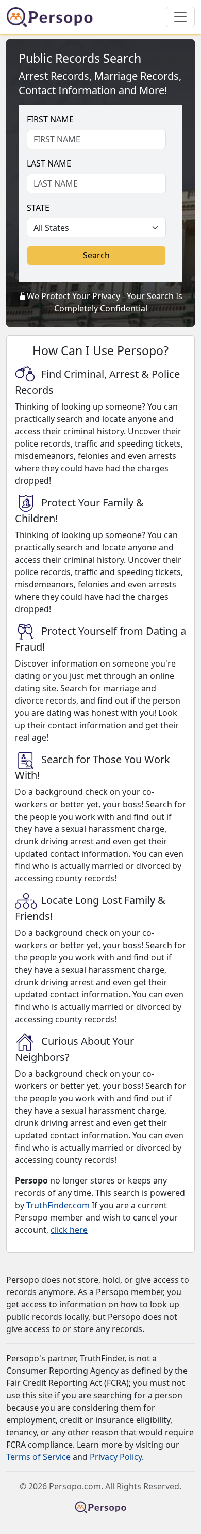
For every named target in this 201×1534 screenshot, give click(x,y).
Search (96, 255)
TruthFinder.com (58, 1205)
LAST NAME (49, 163)
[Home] (53, 17)
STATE (38, 207)
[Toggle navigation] (180, 17)
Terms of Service (39, 1457)
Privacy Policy (116, 1457)
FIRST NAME (50, 119)
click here (69, 1229)
